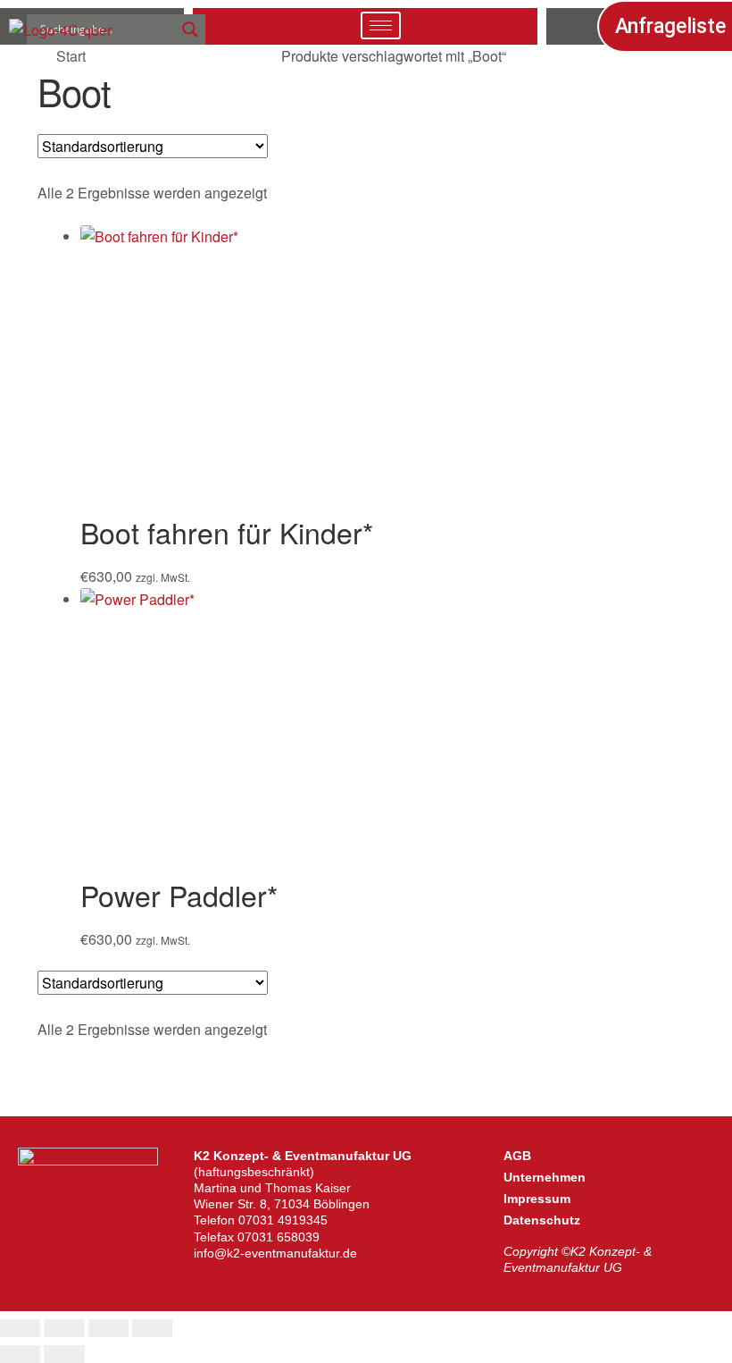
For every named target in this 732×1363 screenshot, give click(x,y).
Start (71, 56)
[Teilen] (108, 1328)
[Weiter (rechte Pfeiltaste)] (64, 1354)
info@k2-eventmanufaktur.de (275, 1253)
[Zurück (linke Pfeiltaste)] (20, 1354)
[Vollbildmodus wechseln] (64, 1328)
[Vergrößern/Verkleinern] (20, 1328)
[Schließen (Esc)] (152, 1328)
